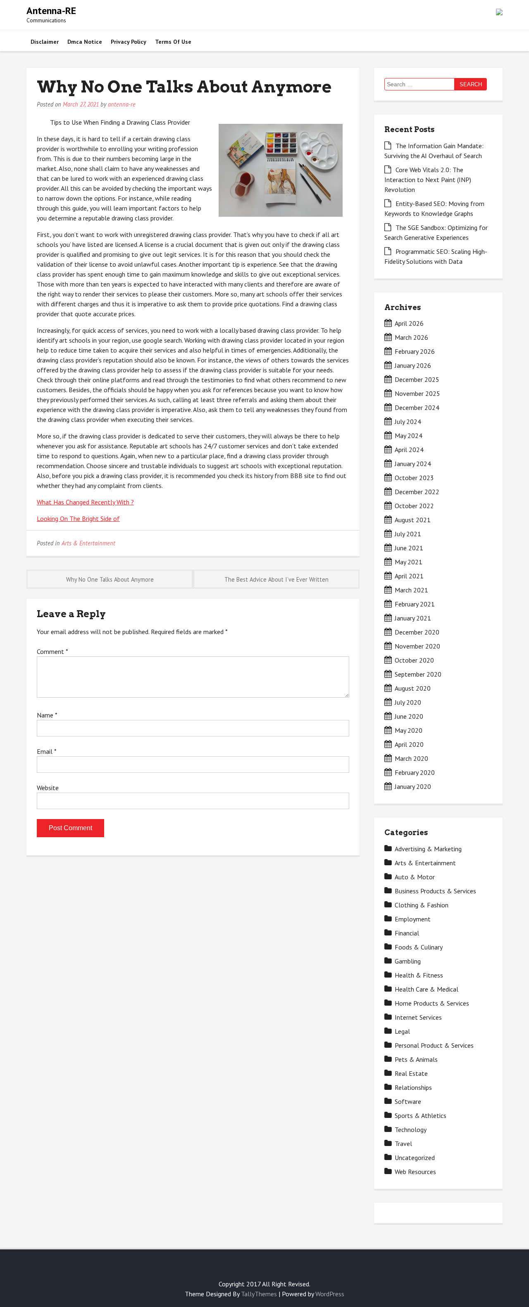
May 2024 (408, 435)
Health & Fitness (419, 975)
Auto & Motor (415, 877)
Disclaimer (45, 41)
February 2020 (415, 772)
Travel (403, 1143)
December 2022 (417, 492)
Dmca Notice (84, 41)
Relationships (413, 1087)
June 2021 (409, 548)
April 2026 (409, 323)
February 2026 (415, 351)
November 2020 (417, 646)
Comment (52, 651)
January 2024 (413, 463)
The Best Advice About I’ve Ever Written (276, 579)
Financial (407, 933)
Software (408, 1101)
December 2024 (417, 407)
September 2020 (418, 674)
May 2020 (408, 730)
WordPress (329, 1294)
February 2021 (415, 604)
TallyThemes (259, 1294)
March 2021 (411, 590)
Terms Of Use (173, 41)
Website (48, 788)
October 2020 (414, 660)
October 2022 (414, 506)
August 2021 (413, 520)
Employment (413, 919)
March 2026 (411, 337)
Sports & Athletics (420, 1115)
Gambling (408, 961)
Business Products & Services (435, 891)
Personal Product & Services (434, 1045)
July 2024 (408, 421)
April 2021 (409, 576)
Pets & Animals (416, 1059)
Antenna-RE (51, 10)
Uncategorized (415, 1157)
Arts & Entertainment (88, 543)
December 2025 (417, 379)
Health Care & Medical (426, 989)
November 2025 (417, 393)
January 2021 (413, 618)
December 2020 (417, 632)
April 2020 (409, 744)
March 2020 (411, 758)
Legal (402, 1031)
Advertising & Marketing (428, 849)
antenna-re (122, 104)
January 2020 (413, 786)
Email (46, 751)
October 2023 (414, 478)
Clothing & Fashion (421, 905)
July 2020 (408, 702)
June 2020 (409, 716)
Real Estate (411, 1073)
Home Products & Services (432, 1003)
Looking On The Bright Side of (78, 518)
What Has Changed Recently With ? (85, 502)
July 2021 (408, 534)
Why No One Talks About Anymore (110, 579)
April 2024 (409, 449)
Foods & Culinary (419, 947)
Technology (411, 1129)
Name (47, 715)
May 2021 (408, 562)
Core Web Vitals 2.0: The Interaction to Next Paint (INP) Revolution (427, 180)
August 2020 (413, 688)
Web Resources (415, 1171)
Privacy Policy (128, 41)
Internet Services (418, 1017)
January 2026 (413, 365)
